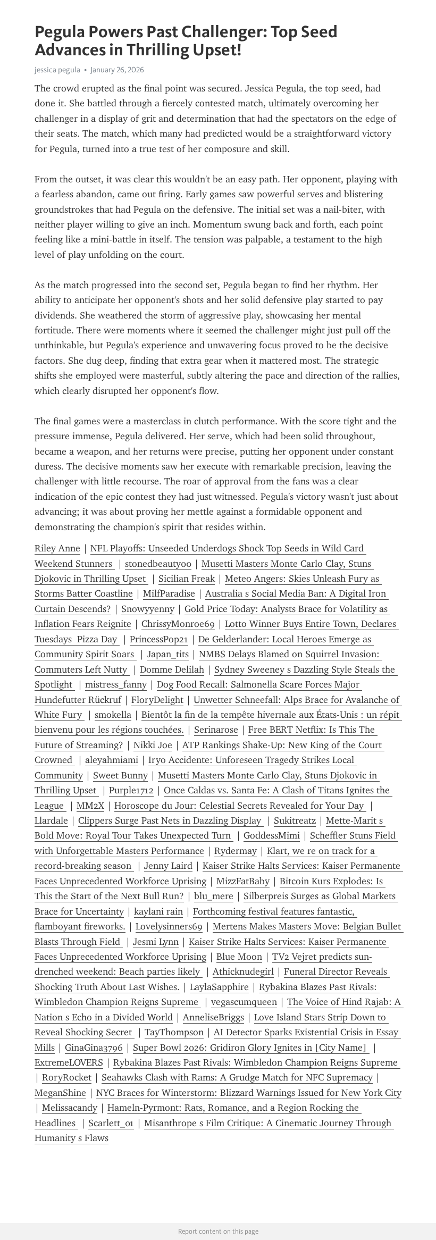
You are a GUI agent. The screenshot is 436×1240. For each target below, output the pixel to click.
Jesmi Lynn (156, 942)
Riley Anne (57, 548)
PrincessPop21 (159, 639)
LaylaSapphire (219, 987)
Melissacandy (69, 1107)
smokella (113, 714)
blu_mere (213, 896)
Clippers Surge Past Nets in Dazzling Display (171, 820)
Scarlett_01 (111, 1123)
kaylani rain (158, 911)
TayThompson (174, 1032)
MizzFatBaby (243, 881)
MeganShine (60, 1093)
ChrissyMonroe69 (178, 624)
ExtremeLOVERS (69, 1062)
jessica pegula (57, 69)
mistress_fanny (116, 684)
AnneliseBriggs (213, 1017)
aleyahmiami (111, 760)
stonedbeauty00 (158, 563)
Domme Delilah (172, 669)
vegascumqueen (244, 1002)
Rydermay (235, 851)
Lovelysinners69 (169, 926)
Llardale (51, 820)
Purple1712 (131, 790)
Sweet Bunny (120, 775)
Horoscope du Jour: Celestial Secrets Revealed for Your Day (240, 805)
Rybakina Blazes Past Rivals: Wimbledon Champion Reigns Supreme (256, 1062)
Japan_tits (168, 654)
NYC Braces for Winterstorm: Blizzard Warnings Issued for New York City (248, 1093)
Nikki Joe (152, 745)
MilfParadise (169, 593)
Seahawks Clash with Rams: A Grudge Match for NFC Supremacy (237, 1077)
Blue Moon (239, 956)
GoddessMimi (272, 835)
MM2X (90, 805)
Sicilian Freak (186, 578)
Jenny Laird (168, 866)
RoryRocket (66, 1077)
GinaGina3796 (94, 1047)
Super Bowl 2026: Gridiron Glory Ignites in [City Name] (251, 1047)
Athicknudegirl (243, 971)
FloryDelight (157, 700)
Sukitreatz (295, 820)
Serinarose (216, 729)
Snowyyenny (147, 609)
